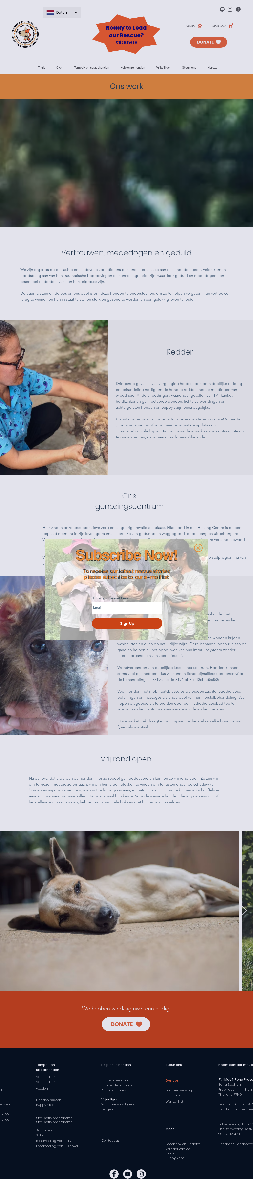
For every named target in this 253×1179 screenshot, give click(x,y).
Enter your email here (110, 598)
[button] (198, 548)
